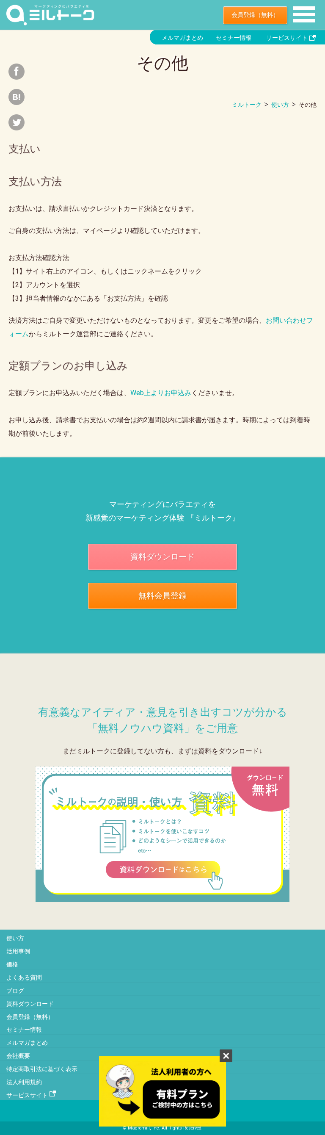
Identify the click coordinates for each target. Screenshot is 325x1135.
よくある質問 (24, 977)
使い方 (280, 104)
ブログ (15, 990)
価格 (12, 964)
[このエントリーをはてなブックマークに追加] (16, 101)
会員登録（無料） (255, 15)
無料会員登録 (162, 596)
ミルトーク (247, 104)
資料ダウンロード (162, 557)
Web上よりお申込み (160, 393)
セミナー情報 (233, 37)
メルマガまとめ (182, 37)
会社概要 (18, 1055)
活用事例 (18, 951)
